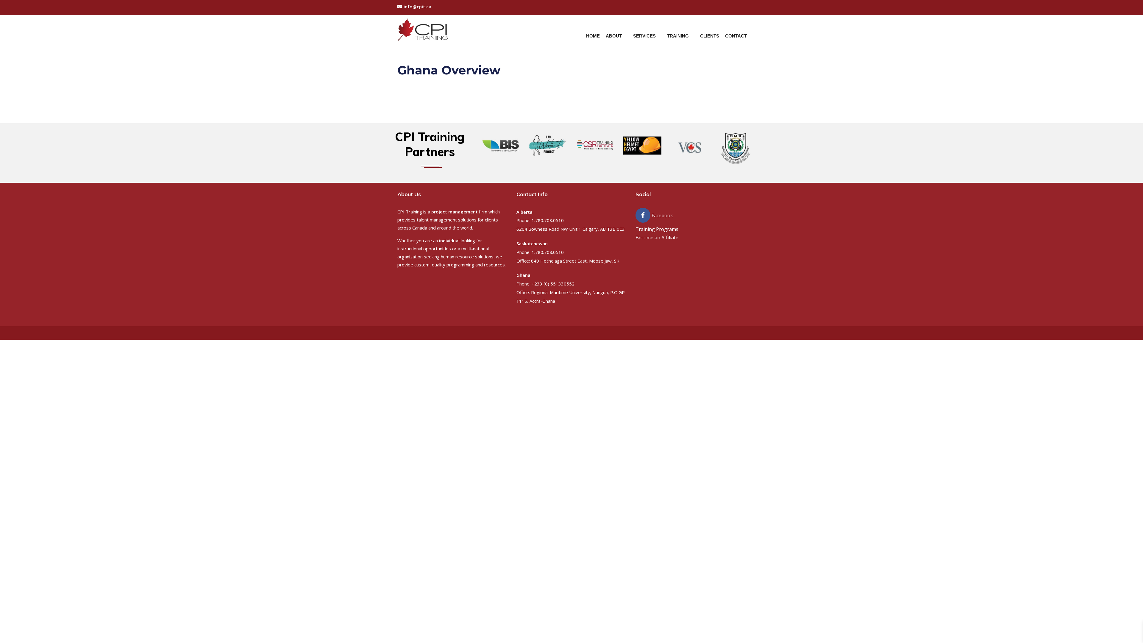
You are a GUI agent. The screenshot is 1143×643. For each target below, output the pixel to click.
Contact (736, 35)
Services (644, 35)
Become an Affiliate (656, 237)
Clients (709, 35)
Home (593, 35)
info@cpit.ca (417, 7)
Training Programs (656, 229)
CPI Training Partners (430, 144)
